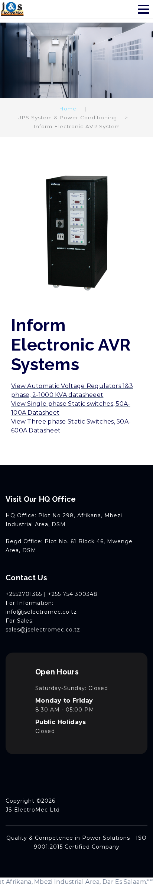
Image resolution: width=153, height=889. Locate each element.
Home (67, 109)
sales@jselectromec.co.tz (43, 629)
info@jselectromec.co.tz (41, 611)
